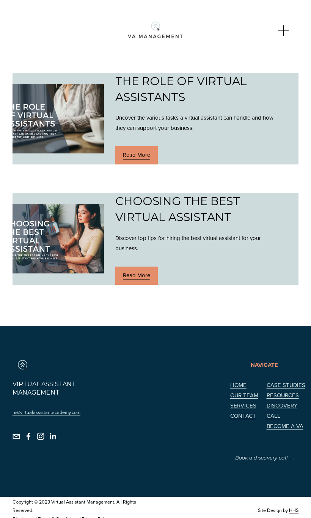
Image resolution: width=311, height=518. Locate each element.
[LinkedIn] (53, 436)
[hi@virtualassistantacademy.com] (16, 436)
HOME (238, 385)
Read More (136, 155)
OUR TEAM (244, 395)
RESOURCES (283, 395)
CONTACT (243, 416)
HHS (293, 510)
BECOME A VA (285, 426)
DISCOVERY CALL (282, 410)
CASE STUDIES (286, 385)
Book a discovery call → (264, 458)
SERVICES (243, 405)
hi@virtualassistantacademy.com (46, 412)
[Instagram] (40, 436)
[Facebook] (28, 436)
